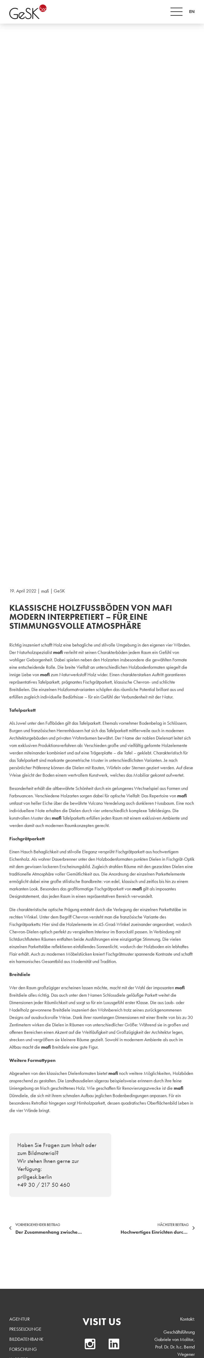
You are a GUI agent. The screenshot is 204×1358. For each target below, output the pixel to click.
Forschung (23, 1349)
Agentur (19, 1319)
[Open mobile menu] (176, 12)
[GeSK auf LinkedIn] (114, 1344)
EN (192, 11)
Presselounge (25, 1329)
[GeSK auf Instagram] (90, 1344)
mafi (45, 591)
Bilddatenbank (26, 1339)
